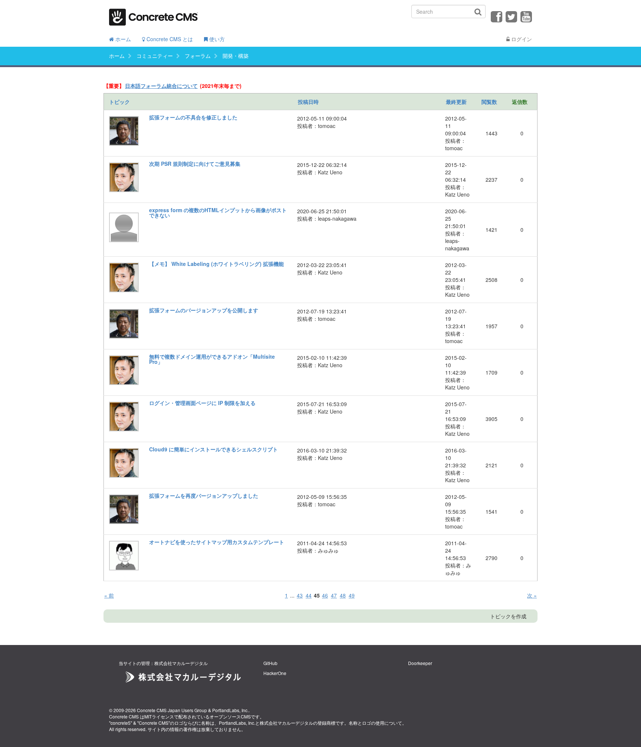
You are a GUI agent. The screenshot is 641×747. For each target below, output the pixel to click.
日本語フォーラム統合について (161, 85)
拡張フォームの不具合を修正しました (193, 117)
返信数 (519, 101)
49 (352, 595)
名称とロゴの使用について (375, 723)
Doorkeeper (420, 663)
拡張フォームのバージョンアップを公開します (203, 310)
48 (343, 595)
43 (300, 595)
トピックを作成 (508, 616)
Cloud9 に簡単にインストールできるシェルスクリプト (213, 449)
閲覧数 (489, 101)
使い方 (216, 39)
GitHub (270, 663)
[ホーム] (153, 14)
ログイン (521, 39)
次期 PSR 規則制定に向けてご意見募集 (194, 163)
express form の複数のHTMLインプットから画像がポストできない (218, 212)
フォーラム (198, 55)
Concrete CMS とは (169, 39)
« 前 (109, 595)
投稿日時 (308, 101)
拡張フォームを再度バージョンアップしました (203, 495)
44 (309, 595)
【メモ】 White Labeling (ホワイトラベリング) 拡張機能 (216, 263)
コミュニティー (155, 55)
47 (334, 595)
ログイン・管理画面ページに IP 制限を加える (202, 402)
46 (325, 595)
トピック (119, 101)
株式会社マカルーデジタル (286, 723)
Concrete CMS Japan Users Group (172, 710)
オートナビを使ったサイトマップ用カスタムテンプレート (216, 541)
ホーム (122, 39)
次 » (532, 595)
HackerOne (274, 673)
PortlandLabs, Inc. (230, 710)
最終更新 (456, 101)
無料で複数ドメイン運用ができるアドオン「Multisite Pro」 (212, 359)
